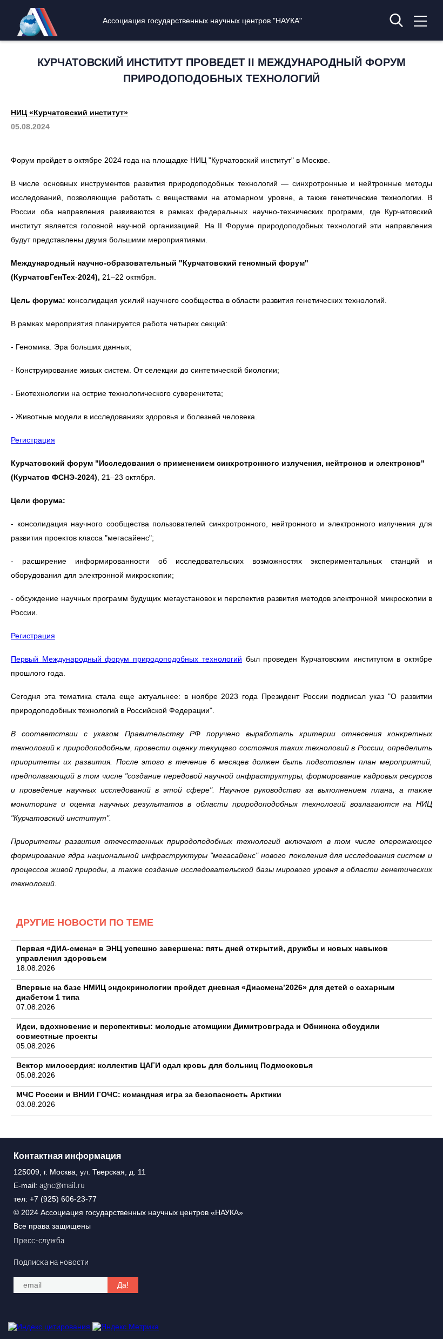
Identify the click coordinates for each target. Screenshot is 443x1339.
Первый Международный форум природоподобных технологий (126, 659)
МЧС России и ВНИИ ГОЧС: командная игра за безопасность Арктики (148, 1094)
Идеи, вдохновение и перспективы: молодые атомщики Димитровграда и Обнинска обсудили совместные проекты (198, 1031)
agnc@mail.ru (62, 1185)
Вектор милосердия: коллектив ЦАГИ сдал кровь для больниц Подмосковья (164, 1065)
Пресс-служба (39, 1240)
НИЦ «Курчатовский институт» (69, 112)
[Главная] (40, 33)
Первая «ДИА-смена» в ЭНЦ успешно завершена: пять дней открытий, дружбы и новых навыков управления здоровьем (202, 953)
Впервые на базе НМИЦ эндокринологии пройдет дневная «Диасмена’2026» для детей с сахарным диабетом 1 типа (205, 992)
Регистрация (33, 440)
